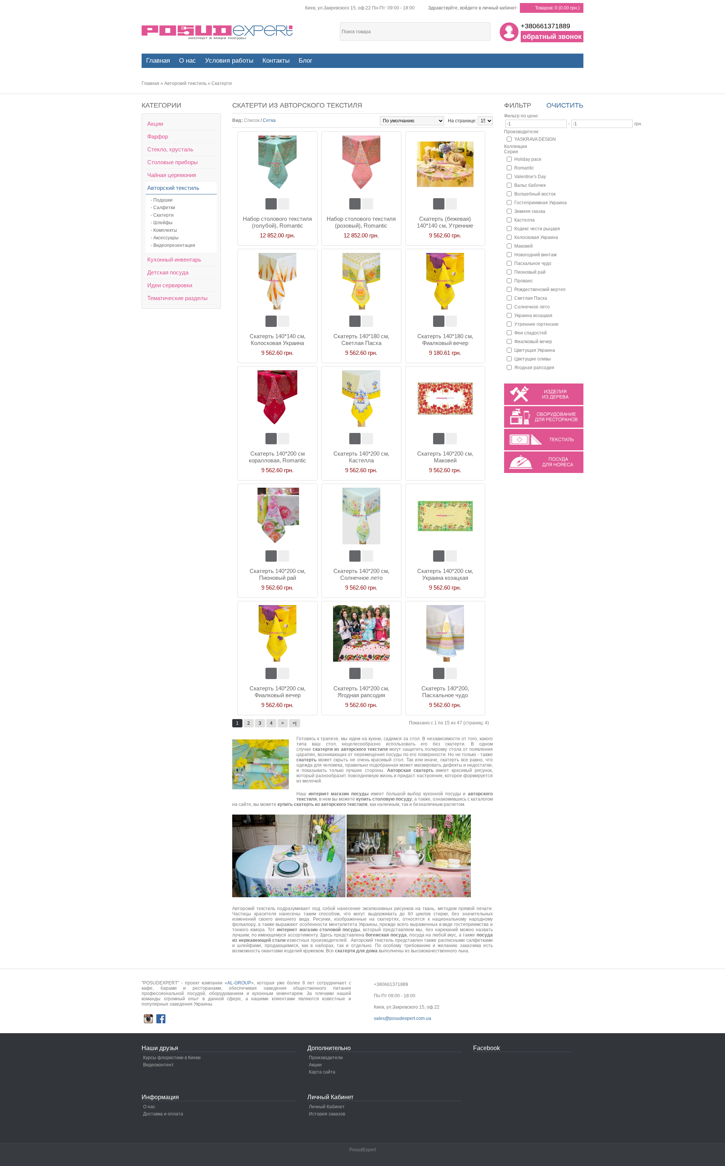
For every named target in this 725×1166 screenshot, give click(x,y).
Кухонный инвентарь (174, 259)
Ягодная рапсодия (534, 367)
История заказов (327, 1114)
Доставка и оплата (163, 1114)
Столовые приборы (172, 162)
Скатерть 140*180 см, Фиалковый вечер (445, 339)
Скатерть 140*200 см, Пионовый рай (277, 574)
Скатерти (221, 83)
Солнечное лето (532, 307)
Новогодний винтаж (535, 254)
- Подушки (162, 200)
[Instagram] (148, 1018)
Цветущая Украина (534, 350)
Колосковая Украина (536, 237)
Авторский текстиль (185, 83)
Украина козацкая (533, 315)
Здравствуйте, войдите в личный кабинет (472, 8)
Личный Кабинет (327, 1106)
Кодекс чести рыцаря (537, 228)
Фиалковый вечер (533, 341)
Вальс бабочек (530, 185)
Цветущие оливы (532, 359)
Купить (271, 203)
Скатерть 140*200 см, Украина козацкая (445, 574)
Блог (305, 60)
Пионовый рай (530, 272)
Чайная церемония (171, 175)
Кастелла (524, 220)
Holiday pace (527, 159)
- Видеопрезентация (173, 245)
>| (294, 723)
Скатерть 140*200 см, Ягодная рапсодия (361, 691)
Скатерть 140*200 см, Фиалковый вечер (277, 691)
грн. (638, 123)
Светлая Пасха (530, 298)
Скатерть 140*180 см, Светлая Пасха (361, 339)
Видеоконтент (158, 1064)
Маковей (523, 246)
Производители (326, 1057)
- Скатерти (162, 215)
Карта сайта (322, 1072)
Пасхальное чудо (532, 263)
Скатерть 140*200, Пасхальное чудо (445, 691)
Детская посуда (167, 272)
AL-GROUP (239, 983)
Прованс (523, 280)
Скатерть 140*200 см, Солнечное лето (361, 574)
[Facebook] (160, 1018)
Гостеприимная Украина (540, 202)
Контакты (276, 60)
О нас (187, 60)
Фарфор (157, 136)
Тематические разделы (177, 298)
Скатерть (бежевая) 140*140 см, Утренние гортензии (445, 222)
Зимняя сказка (529, 211)
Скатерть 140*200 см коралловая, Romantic (277, 457)
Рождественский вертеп (540, 289)
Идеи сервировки (169, 285)
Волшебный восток (534, 194)
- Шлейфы (162, 222)
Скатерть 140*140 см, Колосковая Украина (277, 339)
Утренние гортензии (536, 324)
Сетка (269, 120)
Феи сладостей (530, 333)
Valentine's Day (530, 176)
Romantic (524, 168)
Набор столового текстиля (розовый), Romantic (361, 222)
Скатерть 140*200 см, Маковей (445, 457)
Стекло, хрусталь (170, 149)
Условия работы (229, 60)
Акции (155, 123)
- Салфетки (163, 207)
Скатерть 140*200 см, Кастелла (361, 457)
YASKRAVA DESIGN (535, 139)
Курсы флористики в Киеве (172, 1057)
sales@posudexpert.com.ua (402, 1018)
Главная (150, 83)
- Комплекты (164, 230)
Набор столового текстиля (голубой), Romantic (277, 222)
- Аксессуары (165, 237)
